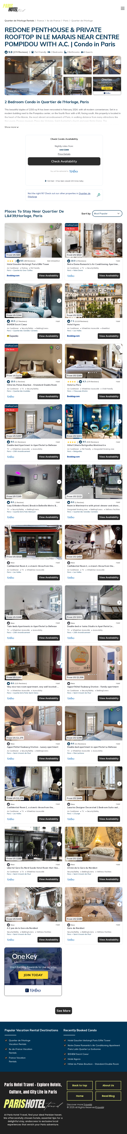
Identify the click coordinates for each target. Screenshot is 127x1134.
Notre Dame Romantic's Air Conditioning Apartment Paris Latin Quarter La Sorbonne (94, 1047)
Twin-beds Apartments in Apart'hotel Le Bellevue (32, 626)
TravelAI (88, 1104)
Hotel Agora (73, 324)
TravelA (100, 1107)
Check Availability (64, 161)
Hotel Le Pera (74, 385)
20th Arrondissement (21, 451)
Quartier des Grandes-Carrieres (25, 331)
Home (79, 1096)
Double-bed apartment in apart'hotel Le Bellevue (92, 747)
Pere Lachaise (78, 753)
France (40, 20)
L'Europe (76, 814)
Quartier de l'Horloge (82, 20)
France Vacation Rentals (17, 1059)
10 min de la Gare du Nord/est (82, 868)
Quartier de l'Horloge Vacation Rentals (19, 1042)
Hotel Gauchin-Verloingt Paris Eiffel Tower (28, 264)
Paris (65, 20)
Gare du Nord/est (76, 928)
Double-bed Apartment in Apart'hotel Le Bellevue (32, 445)
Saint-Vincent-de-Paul (82, 693)
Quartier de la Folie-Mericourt (24, 512)
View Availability (48, 275)
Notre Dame (78, 270)
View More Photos (17, 91)
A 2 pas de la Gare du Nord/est (22, 928)
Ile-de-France (53, 20)
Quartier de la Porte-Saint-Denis (25, 693)
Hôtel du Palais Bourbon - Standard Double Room (32, 385)
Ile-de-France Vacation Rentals (20, 1051)
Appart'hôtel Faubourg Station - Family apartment (93, 686)
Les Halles (77, 331)
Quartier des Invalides (21, 391)
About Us (108, 1085)
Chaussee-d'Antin (80, 391)
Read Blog (108, 1096)
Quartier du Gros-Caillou (23, 270)
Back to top (79, 1085)
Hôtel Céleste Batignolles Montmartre (86, 445)
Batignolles (77, 451)
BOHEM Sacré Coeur (17, 324)
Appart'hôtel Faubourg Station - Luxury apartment (32, 747)
